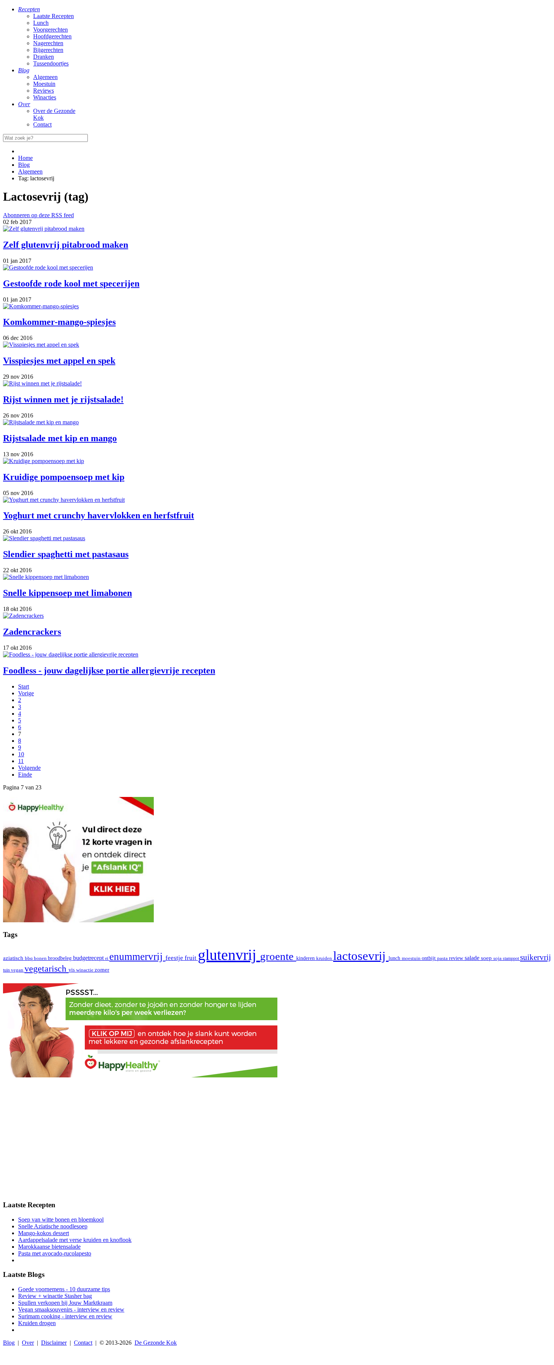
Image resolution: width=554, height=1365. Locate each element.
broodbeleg (60, 958)
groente (278, 956)
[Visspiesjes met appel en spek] (41, 344)
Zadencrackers (32, 632)
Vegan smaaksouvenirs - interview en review (71, 1309)
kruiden (324, 958)
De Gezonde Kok (156, 1342)
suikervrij (535, 957)
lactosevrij (361, 956)
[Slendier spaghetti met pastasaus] (44, 538)
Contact (42, 124)
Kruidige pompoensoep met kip (63, 477)
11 (21, 761)
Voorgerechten (50, 29)
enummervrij (137, 956)
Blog (9, 1342)
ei (107, 958)
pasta (443, 958)
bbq (29, 958)
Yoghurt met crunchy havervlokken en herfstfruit (98, 515)
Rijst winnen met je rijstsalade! (63, 399)
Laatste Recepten (53, 16)
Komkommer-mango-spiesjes (59, 322)
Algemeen (45, 77)
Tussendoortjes (51, 63)
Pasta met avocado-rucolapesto (54, 1253)
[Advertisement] (277, 1141)
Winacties (44, 97)
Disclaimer (54, 1342)
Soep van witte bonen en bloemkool (61, 1219)
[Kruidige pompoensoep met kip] (43, 461)
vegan (17, 970)
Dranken (43, 56)
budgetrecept (89, 958)
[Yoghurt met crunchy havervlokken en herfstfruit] (64, 500)
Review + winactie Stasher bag (55, 1296)
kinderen (306, 958)
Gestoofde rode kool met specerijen (71, 283)
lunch (395, 958)
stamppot (511, 958)
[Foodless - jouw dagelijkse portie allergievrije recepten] (70, 654)
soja (498, 958)
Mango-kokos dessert (43, 1233)
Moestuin (44, 84)
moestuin (412, 958)
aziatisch (14, 958)
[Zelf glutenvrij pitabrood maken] (43, 228)
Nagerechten (48, 43)
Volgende (29, 768)
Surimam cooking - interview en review (65, 1316)
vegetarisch (46, 968)
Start (23, 686)
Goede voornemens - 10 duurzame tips (64, 1289)
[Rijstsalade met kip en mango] (41, 422)
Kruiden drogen (37, 1323)
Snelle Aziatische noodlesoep (52, 1226)
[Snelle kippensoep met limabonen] (46, 577)
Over (28, 1342)
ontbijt (429, 958)
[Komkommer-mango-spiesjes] (41, 306)
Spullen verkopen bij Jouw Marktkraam (65, 1302)
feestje (175, 957)
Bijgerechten (48, 50)
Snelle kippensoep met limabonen (67, 593)
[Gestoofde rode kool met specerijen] (48, 267)
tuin (7, 970)
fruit (191, 957)
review (457, 958)
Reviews (43, 90)
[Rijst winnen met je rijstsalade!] (42, 383)
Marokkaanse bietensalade (49, 1246)
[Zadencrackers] (23, 615)
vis (72, 970)
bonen (41, 958)
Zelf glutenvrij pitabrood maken (65, 245)
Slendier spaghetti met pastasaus (66, 554)
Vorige (26, 693)
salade (473, 958)
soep (487, 958)
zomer (102, 969)
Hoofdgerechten (52, 36)
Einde (25, 774)
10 (21, 754)
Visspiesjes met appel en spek (59, 361)
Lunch (41, 23)
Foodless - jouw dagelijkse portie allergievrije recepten (109, 670)
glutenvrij (229, 954)
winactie (85, 970)
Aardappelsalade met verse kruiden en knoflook (75, 1240)
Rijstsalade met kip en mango (60, 438)
